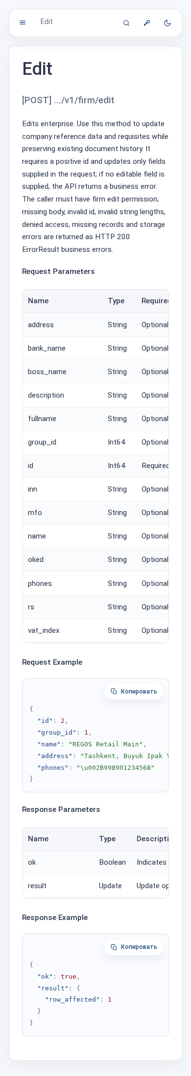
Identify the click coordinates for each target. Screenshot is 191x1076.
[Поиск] (126, 23)
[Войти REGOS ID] (147, 23)
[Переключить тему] (167, 23)
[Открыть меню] (22, 22)
